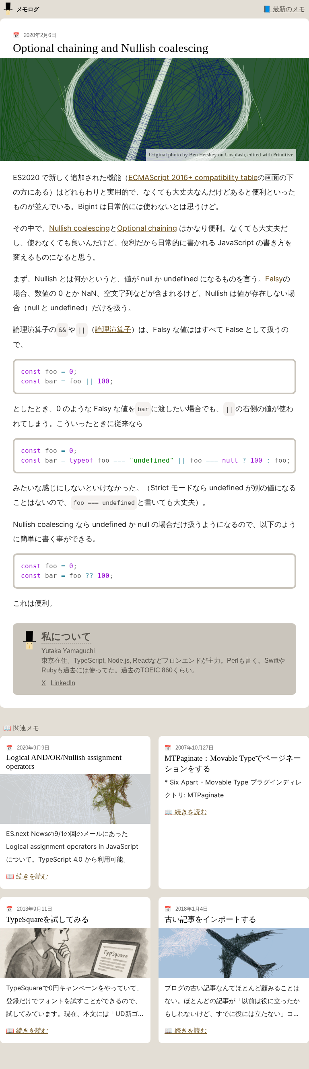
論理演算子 (113, 329)
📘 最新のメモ (284, 9)
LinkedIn (63, 683)
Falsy (274, 278)
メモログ (27, 9)
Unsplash (235, 155)
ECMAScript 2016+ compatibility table (193, 177)
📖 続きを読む (27, 876)
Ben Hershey (203, 155)
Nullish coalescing (79, 228)
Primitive (283, 155)
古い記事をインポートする (210, 919)
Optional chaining (147, 228)
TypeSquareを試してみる (47, 919)
